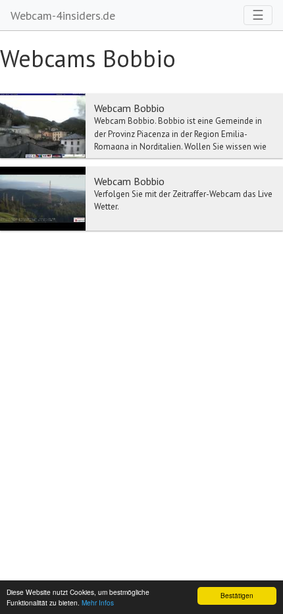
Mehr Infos (98, 602)
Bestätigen (236, 595)
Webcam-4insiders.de (63, 15)
